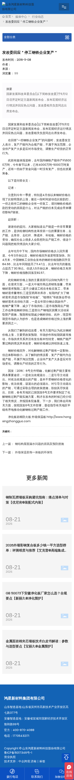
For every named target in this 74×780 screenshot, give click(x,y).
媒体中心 (21, 17)
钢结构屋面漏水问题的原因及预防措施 (39, 444)
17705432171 (21, 736)
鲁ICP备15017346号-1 (18, 753)
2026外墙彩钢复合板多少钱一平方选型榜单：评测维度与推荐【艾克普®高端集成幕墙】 (37, 550)
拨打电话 (12, 777)
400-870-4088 (23, 730)
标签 (42, 761)
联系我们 (37, 777)
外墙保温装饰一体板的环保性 (33, 452)
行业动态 (38, 17)
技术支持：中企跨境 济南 (20, 761)
